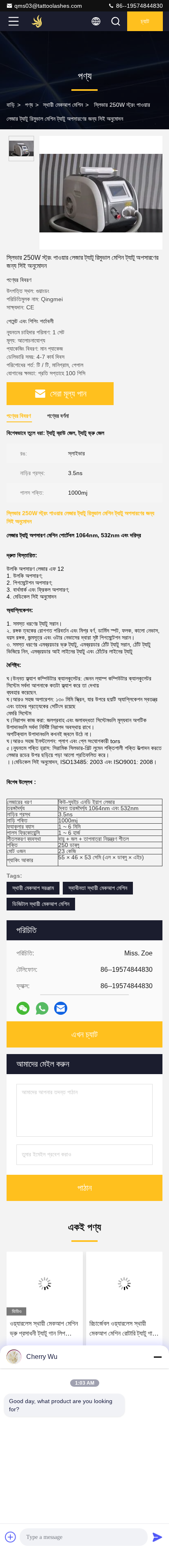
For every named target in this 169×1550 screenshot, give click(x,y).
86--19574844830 (138, 5)
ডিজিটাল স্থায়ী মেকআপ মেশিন (40, 904)
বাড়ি (11, 104)
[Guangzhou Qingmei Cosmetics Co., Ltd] (40, 21)
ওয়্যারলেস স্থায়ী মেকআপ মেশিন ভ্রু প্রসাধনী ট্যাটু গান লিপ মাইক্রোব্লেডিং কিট (44, 1329)
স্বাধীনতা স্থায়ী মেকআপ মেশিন (98, 888)
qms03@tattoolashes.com (48, 5)
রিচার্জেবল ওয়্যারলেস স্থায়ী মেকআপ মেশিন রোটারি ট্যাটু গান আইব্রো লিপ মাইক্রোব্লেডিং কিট (123, 1329)
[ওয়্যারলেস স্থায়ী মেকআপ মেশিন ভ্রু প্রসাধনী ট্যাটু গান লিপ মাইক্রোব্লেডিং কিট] (45, 1284)
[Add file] (10, 1537)
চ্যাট (145, 21)
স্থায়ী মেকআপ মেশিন (63, 104)
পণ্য (29, 104)
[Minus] (157, 1357)
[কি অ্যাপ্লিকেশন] (42, 1008)
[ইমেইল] (60, 1008)
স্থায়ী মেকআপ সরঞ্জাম (33, 888)
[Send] (157, 1537)
